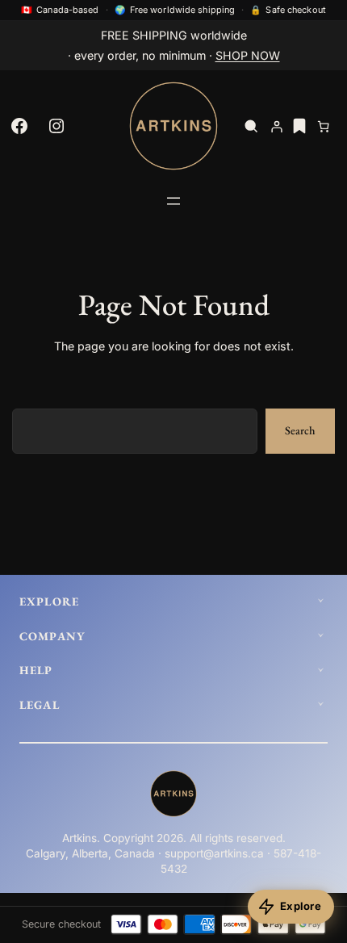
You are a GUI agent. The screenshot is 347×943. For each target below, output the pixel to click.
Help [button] (36, 670)
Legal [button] (39, 705)
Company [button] (52, 636)
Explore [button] (49, 601)
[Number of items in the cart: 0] (322, 126)
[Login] (276, 126)
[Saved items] (299, 126)
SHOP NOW (247, 55)
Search (300, 430)
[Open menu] (173, 201)
